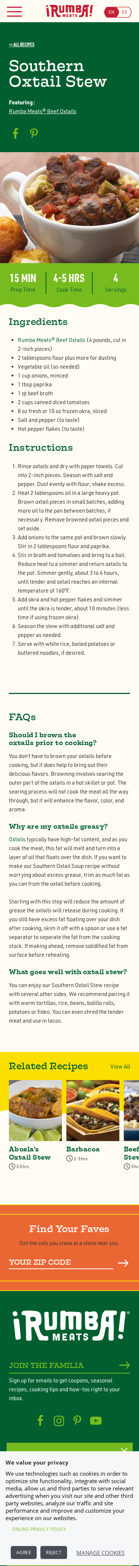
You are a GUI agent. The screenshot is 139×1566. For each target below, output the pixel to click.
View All (120, 1066)
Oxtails (17, 839)
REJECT (54, 1552)
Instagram (58, 1420)
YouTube (95, 1420)
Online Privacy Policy (39, 1529)
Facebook (40, 1420)
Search (123, 1263)
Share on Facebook (15, 133)
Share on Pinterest (33, 133)
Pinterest (77, 1420)
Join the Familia (46, 1365)
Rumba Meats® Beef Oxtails (42, 111)
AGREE (24, 1552)
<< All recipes (21, 44)
